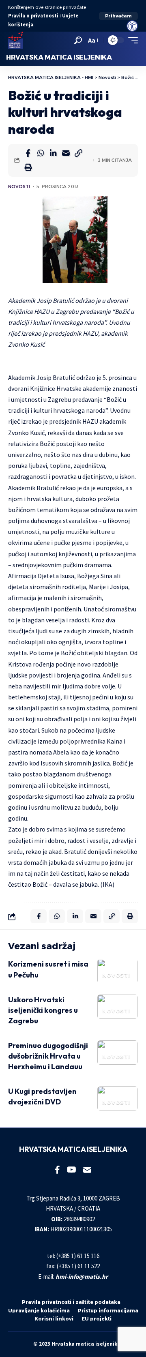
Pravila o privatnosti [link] (33, 16)
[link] (132, 26)
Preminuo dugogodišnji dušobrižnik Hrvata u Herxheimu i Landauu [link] (48, 1056)
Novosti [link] (19, 186)
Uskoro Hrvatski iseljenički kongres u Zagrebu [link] (43, 1010)
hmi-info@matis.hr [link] (82, 1276)
